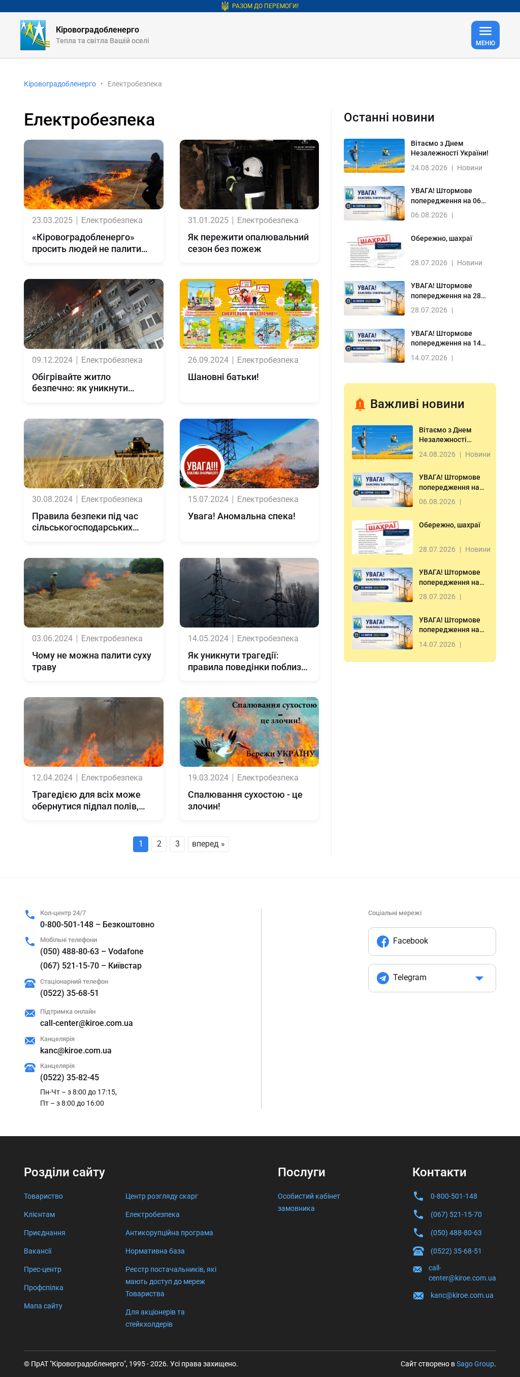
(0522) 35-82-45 (69, 1077)
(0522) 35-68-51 (69, 993)
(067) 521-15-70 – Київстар (91, 966)
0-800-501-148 (454, 1196)
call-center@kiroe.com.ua (86, 1023)
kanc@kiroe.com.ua (76, 1050)
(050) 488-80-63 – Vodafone (92, 951)
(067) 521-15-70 (456, 1214)
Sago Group (475, 1364)
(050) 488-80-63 (456, 1233)
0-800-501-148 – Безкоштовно (97, 924)
